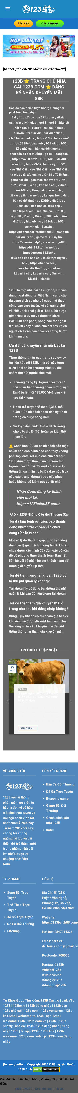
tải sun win (34, 133)
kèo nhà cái (47, 185)
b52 (64, 143)
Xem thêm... (28, 728)
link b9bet (22, 190)
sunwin (19, 133)
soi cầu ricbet (53, 128)
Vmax (23, 185)
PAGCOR (15, 321)
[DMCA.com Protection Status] (46, 1069)
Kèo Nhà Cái (18, 169)
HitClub (18, 221)
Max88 (61, 159)
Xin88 (48, 174)
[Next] (70, 701)
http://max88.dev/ (24, 159)
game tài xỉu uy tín (49, 237)
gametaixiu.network (44, 180)
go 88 (49, 154)
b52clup (49, 221)
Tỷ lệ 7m (61, 174)
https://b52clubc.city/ (41, 164)
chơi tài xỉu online (21, 138)
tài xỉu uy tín (18, 195)
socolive (49, 242)
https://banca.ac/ (42, 263)
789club (52, 216)
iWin (64, 216)
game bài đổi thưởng (31, 268)
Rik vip (59, 1089)
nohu (50, 830)
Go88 (59, 211)
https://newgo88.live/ (38, 252)
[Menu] (7, 8)
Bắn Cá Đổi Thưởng (60, 784)
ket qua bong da (55, 195)
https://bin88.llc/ (31, 247)
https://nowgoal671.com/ (36, 117)
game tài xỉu (19, 180)
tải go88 (15, 216)
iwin (51, 159)
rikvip (61, 117)
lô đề (32, 185)
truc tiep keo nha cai (25, 258)
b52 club (52, 143)
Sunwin (46, 226)
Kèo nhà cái (24, 148)
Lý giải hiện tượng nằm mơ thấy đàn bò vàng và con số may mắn (38, 697)
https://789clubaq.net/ (27, 143)
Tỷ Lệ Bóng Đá (34, 588)
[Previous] (8, 701)
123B (12, 290)
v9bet (62, 185)
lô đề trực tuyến (54, 258)
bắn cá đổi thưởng (47, 148)
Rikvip (28, 216)
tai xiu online (53, 133)
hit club (15, 174)
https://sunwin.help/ (26, 242)
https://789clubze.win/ (53, 138)
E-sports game (57, 798)
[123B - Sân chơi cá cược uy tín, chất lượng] (39, 9)
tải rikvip (15, 122)
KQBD (45, 200)
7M (14, 117)
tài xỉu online (32, 174)
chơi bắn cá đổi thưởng (26, 154)
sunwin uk (31, 226)
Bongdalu (39, 190)
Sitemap (13, 931)
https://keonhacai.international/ (31, 232)
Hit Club (57, 200)
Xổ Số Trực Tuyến (20, 917)
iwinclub (17, 164)
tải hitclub (22, 128)
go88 (42, 122)
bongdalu (62, 154)
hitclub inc (33, 221)
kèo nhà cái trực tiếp (45, 206)
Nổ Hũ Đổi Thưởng (20, 924)
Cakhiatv (22, 206)
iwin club (30, 122)
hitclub (64, 122)
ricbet (36, 128)
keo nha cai (41, 273)
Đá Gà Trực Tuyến (59, 791)
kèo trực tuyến (23, 211)
